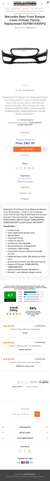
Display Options (17, 386)
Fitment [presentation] (25, 199)
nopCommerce (29, 474)
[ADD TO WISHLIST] (44, 149)
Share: (25, 164)
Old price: (20, 139)
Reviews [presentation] (25, 187)
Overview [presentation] (25, 176)
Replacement (31, 28)
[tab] (25, 176)
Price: (19, 143)
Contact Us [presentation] (25, 193)
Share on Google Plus (29, 168)
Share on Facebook (21, 168)
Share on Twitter (17, 168)
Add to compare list (27, 90)
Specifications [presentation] (25, 182)
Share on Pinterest (25, 168)
